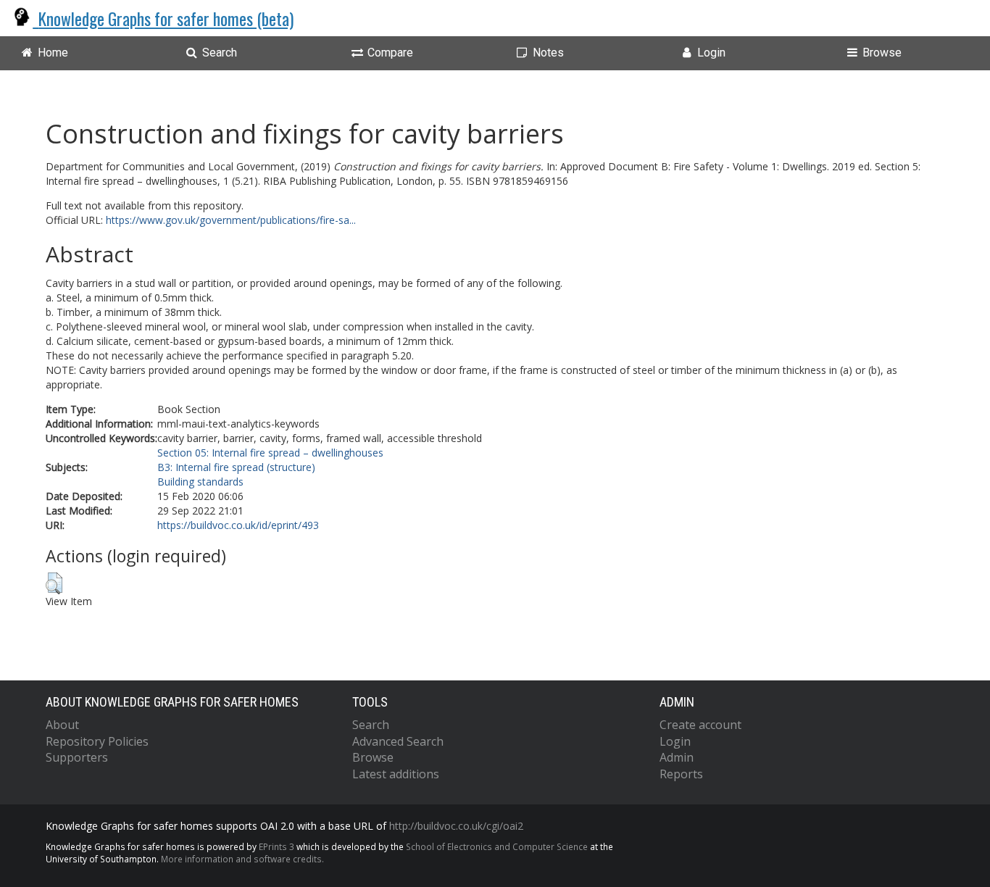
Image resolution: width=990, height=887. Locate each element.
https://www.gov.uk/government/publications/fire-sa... (231, 220)
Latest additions (395, 774)
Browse (373, 757)
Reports (681, 774)
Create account (700, 725)
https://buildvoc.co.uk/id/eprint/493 (238, 525)
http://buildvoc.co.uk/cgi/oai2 (456, 826)
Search (370, 725)
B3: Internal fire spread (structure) (236, 467)
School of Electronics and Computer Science (497, 846)
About (62, 725)
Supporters (77, 757)
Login (675, 741)
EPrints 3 (276, 846)
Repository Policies (97, 741)
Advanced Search (398, 741)
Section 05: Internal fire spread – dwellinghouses (270, 452)
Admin (677, 757)
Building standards (200, 481)
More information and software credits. (242, 859)
